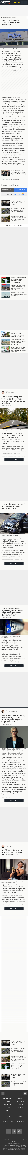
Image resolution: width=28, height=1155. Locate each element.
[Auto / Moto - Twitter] (14, 1131)
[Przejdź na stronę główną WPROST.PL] (0, 2)
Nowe (7, 1101)
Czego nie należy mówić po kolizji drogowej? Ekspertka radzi (13, 506)
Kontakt (20, 1116)
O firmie (8, 1116)
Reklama (7, 1118)
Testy (20, 1098)
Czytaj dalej (14, 459)
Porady (20, 1104)
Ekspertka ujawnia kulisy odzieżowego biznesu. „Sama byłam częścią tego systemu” (13, 718)
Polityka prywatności (7, 1121)
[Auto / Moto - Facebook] (8, 1131)
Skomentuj (6, 190)
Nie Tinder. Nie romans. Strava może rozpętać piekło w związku (12, 852)
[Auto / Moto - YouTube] (19, 1131)
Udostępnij (22, 190)
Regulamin (20, 1118)
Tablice (20, 1107)
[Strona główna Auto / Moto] (5, 2)
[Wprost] (1, 17)
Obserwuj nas (13, 194)
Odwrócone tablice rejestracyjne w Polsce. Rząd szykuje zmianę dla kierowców (12, 611)
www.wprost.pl (13, 1150)
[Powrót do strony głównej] (2, 1093)
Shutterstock (4, 430)
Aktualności (4, 185)
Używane (20, 1101)
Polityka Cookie (20, 1121)
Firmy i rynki (16, 185)
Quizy (8, 1110)
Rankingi (7, 1104)
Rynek (10, 185)
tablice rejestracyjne (14, 654)
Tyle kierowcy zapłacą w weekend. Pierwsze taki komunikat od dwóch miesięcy (13, 400)
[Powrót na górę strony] (25, 1093)
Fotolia (10, 535)
